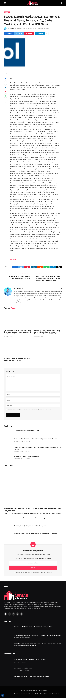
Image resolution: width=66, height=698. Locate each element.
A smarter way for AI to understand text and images (30, 518)
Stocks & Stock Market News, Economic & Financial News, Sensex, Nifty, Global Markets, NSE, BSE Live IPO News (48, 278)
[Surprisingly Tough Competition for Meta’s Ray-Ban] (8, 528)
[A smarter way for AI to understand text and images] (8, 520)
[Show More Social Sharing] (46, 33)
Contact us (30, 693)
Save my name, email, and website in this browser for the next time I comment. (30, 410)
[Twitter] (5, 83)
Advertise (23, 693)
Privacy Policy (43, 572)
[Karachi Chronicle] (32, 3)
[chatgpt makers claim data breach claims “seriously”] (8, 661)
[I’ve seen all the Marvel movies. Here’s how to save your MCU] (8, 629)
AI (4, 505)
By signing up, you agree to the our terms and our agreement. (33, 572)
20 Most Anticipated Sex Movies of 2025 (26, 430)
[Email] (5, 100)
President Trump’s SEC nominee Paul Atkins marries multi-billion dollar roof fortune (37, 448)
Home (13, 7)
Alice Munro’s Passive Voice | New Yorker (26, 456)
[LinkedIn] (5, 87)
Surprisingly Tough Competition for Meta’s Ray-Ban (30, 526)
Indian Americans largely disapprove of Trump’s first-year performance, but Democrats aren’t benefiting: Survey (37, 644)
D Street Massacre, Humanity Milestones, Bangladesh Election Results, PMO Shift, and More (32, 510)
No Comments (31, 28)
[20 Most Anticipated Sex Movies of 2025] (8, 432)
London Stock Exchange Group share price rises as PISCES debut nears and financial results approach (17, 332)
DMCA (36, 693)
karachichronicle (42, 690)
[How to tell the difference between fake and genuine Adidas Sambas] (8, 441)
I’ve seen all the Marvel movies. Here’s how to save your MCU (33, 627)
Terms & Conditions (54, 693)
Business (6, 12)
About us (16, 693)
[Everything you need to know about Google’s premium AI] (8, 678)
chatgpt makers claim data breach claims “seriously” (30, 659)
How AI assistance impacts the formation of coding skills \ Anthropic (35, 533)
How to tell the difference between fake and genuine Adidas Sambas (35, 439)
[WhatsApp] (5, 96)
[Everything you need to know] (8, 670)
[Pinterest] (5, 91)
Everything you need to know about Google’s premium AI (31, 676)
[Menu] (5, 3)
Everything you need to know (23, 668)
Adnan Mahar (12, 28)
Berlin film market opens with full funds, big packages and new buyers (17, 359)
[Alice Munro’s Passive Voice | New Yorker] (8, 458)
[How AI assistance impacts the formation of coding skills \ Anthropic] (8, 535)
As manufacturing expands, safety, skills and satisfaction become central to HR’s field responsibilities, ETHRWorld (47, 332)
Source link (13, 259)
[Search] (61, 3)
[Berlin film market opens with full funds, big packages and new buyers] (18, 348)
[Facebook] (5, 78)
